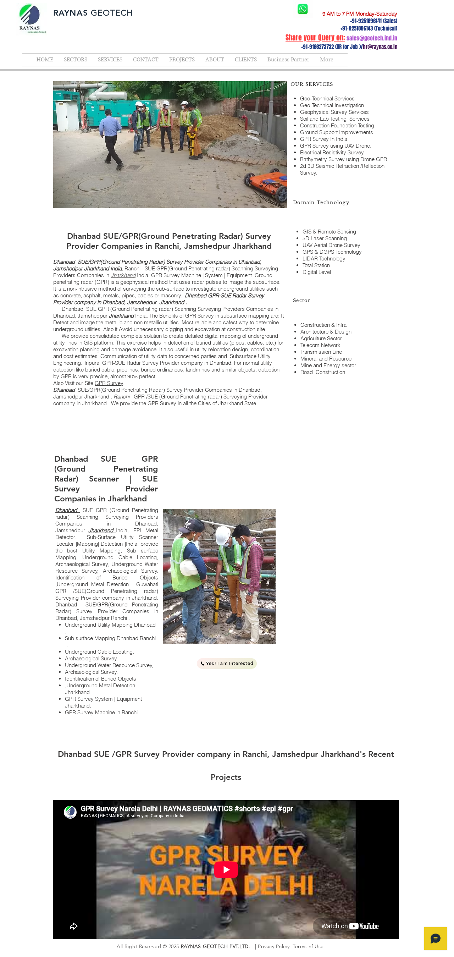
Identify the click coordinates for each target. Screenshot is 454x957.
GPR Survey (109, 383)
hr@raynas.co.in (380, 47)
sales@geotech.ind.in (372, 38)
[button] (227, 663)
